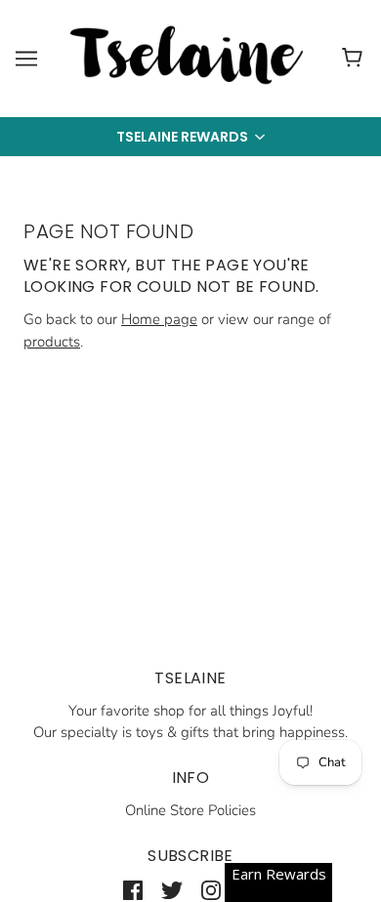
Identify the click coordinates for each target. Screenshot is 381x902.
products (51, 341)
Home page (159, 319)
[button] (190, 136)
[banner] (186, 57)
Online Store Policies (190, 810)
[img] (133, 890)
